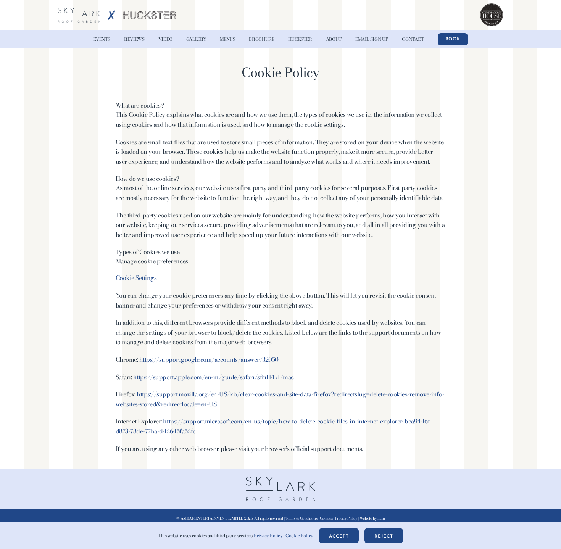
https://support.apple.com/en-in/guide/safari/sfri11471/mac (213, 377)
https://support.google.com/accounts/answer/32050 (209, 359)
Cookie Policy (299, 535)
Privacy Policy (346, 518)
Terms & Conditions (301, 518)
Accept (339, 536)
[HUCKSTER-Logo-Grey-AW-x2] (149, 14)
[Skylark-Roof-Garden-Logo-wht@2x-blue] (79, 10)
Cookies (326, 518)
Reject (383, 536)
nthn (381, 518)
